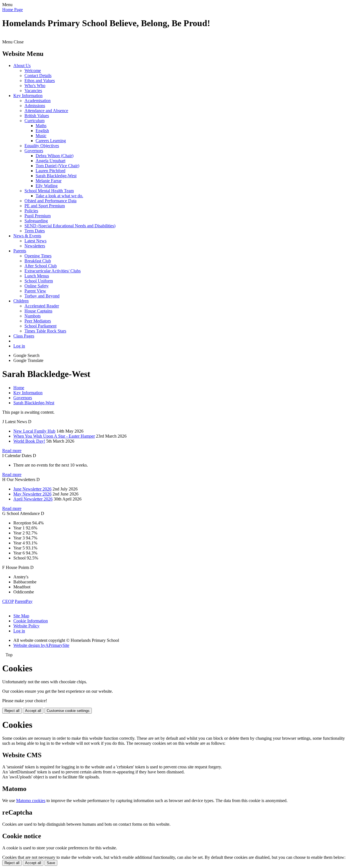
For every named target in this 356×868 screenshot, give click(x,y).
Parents (19, 250)
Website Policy (26, 625)
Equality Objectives (41, 145)
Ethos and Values (39, 80)
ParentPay (24, 601)
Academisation (37, 100)
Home (18, 387)
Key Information (28, 95)
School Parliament (40, 326)
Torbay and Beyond (42, 296)
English (42, 130)
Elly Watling (47, 185)
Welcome (32, 70)
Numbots (32, 316)
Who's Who (34, 85)
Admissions (34, 105)
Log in (19, 346)
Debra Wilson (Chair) (54, 155)
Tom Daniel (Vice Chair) (57, 165)
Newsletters (34, 245)
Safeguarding (36, 220)
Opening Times (37, 255)
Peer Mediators (37, 321)
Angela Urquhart (50, 160)
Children (21, 301)
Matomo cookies (30, 800)
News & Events (27, 235)
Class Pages (23, 336)
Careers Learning (51, 140)
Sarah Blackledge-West (56, 175)
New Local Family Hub (34, 431)
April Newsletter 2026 (33, 499)
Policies (31, 210)
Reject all (11, 711)
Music (41, 135)
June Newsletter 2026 (32, 489)
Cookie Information (30, 620)
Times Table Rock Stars (45, 331)
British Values (36, 115)
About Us (22, 65)
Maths (41, 125)
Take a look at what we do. (59, 195)
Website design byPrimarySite (41, 645)
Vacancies (33, 90)
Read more (11, 450)
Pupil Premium (37, 215)
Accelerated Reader (41, 306)
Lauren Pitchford (50, 170)
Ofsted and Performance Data (50, 200)
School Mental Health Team (49, 190)
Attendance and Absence (46, 110)
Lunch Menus (36, 275)
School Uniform (38, 280)
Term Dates (34, 230)
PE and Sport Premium (44, 205)
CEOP (8, 601)
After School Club (40, 265)
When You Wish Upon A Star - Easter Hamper (54, 436)
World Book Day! (29, 441)
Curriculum (34, 120)
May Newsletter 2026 (32, 494)
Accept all (33, 711)
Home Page (12, 9)
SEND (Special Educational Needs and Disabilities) (69, 225)
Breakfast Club (37, 260)
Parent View (35, 290)
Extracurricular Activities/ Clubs (52, 270)
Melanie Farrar (48, 180)
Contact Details (37, 75)
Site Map (21, 615)
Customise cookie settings (68, 711)
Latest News (35, 240)
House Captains (38, 311)
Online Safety (36, 285)
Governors (33, 150)
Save (51, 863)
